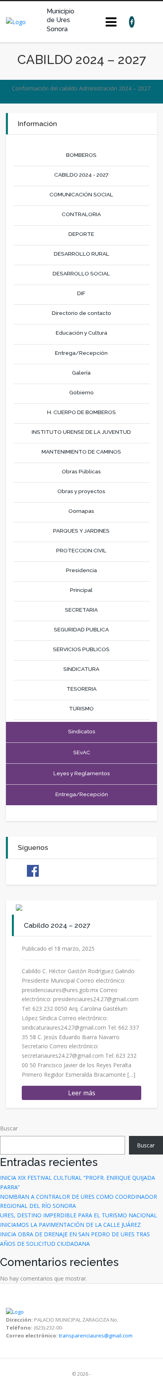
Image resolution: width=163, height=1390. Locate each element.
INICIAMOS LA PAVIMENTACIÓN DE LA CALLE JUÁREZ (70, 1224)
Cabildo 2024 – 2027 (57, 925)
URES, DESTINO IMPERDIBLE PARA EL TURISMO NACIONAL (78, 1215)
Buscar (9, 1128)
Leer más (81, 1093)
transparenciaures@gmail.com (96, 1335)
